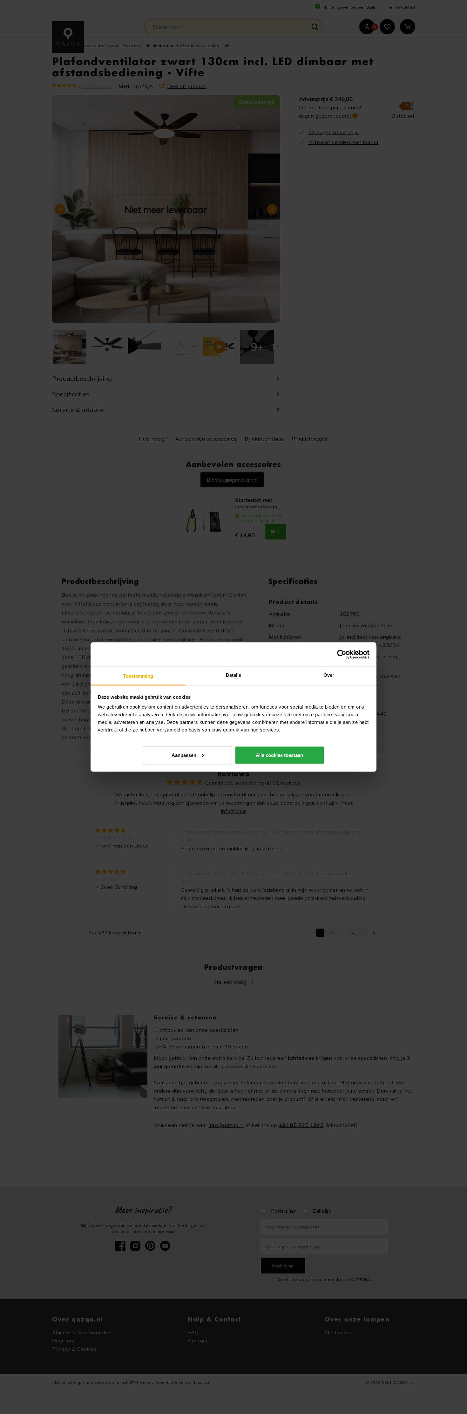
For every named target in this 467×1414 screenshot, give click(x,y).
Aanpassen (184, 755)
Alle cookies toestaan (279, 755)
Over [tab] (328, 675)
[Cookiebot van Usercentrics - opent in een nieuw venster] (341, 654)
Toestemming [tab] (138, 676)
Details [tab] (233, 675)
